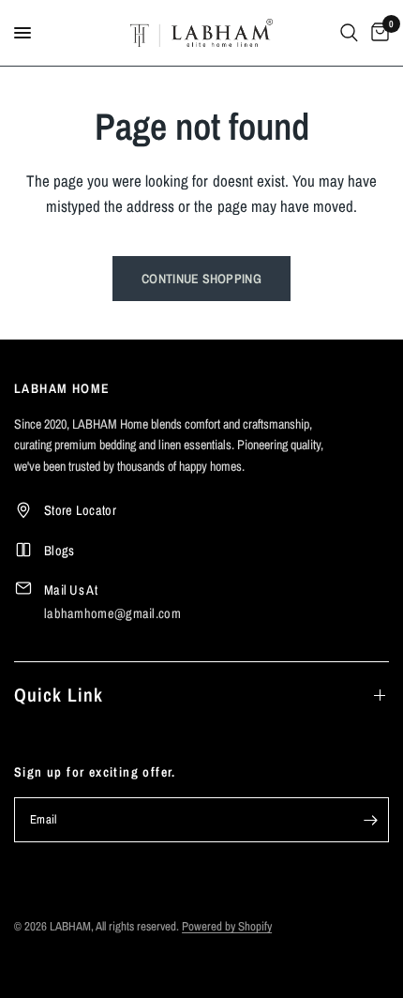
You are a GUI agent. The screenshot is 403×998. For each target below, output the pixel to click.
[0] (377, 33)
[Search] (349, 33)
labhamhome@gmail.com (112, 613)
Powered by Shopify (227, 926)
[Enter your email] (370, 819)
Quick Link (58, 694)
